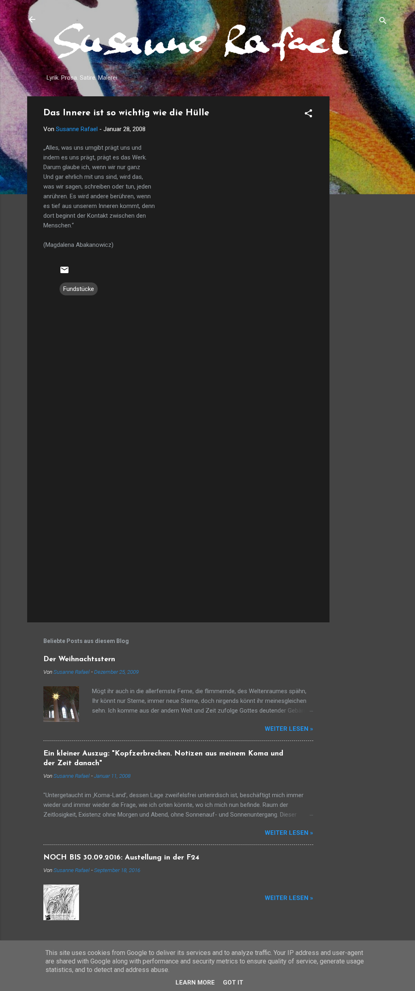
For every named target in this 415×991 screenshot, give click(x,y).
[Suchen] (383, 22)
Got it (233, 982)
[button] (308, 114)
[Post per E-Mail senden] (64, 272)
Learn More (195, 982)
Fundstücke (78, 289)
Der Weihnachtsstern (79, 659)
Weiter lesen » (289, 728)
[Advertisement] (362, 217)
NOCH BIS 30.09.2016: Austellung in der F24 (121, 858)
